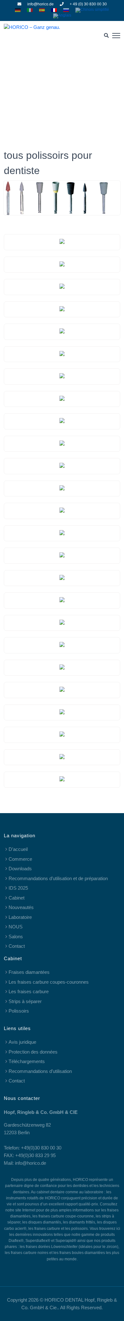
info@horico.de (40, 4)
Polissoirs (19, 1011)
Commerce (20, 859)
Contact (17, 946)
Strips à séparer (25, 1001)
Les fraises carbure (29, 991)
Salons (16, 936)
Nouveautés (21, 907)
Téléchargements (27, 1061)
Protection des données (33, 1052)
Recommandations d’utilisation (40, 1071)
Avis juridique (22, 1042)
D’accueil (18, 849)
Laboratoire (20, 917)
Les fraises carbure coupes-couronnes (49, 982)
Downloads (20, 868)
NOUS (16, 926)
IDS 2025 (18, 888)
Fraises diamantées (29, 972)
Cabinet (16, 897)
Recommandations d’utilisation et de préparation (58, 878)
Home (45, 89)
